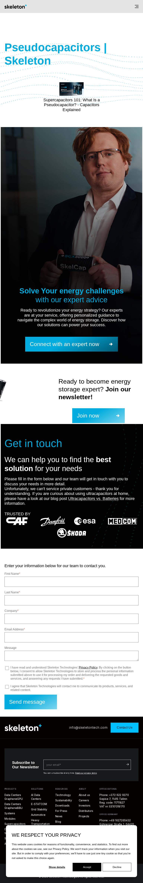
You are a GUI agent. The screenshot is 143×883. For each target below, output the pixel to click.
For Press (61, 810)
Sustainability (63, 800)
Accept (87, 867)
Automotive (38, 814)
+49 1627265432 (120, 820)
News (58, 816)
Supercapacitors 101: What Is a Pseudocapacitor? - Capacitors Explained (71, 105)
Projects (84, 816)
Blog (58, 821)
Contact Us (124, 727)
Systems (9, 813)
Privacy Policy (61, 848)
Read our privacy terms (86, 773)
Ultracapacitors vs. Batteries (93, 498)
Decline (117, 867)
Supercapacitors (15, 823)
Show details (57, 867)
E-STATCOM (39, 804)
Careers (84, 800)
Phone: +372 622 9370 (114, 794)
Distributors (86, 810)
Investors (84, 805)
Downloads (62, 805)
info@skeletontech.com (88, 727)
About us (84, 794)
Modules (9, 818)
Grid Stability (39, 809)
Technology (63, 794)
